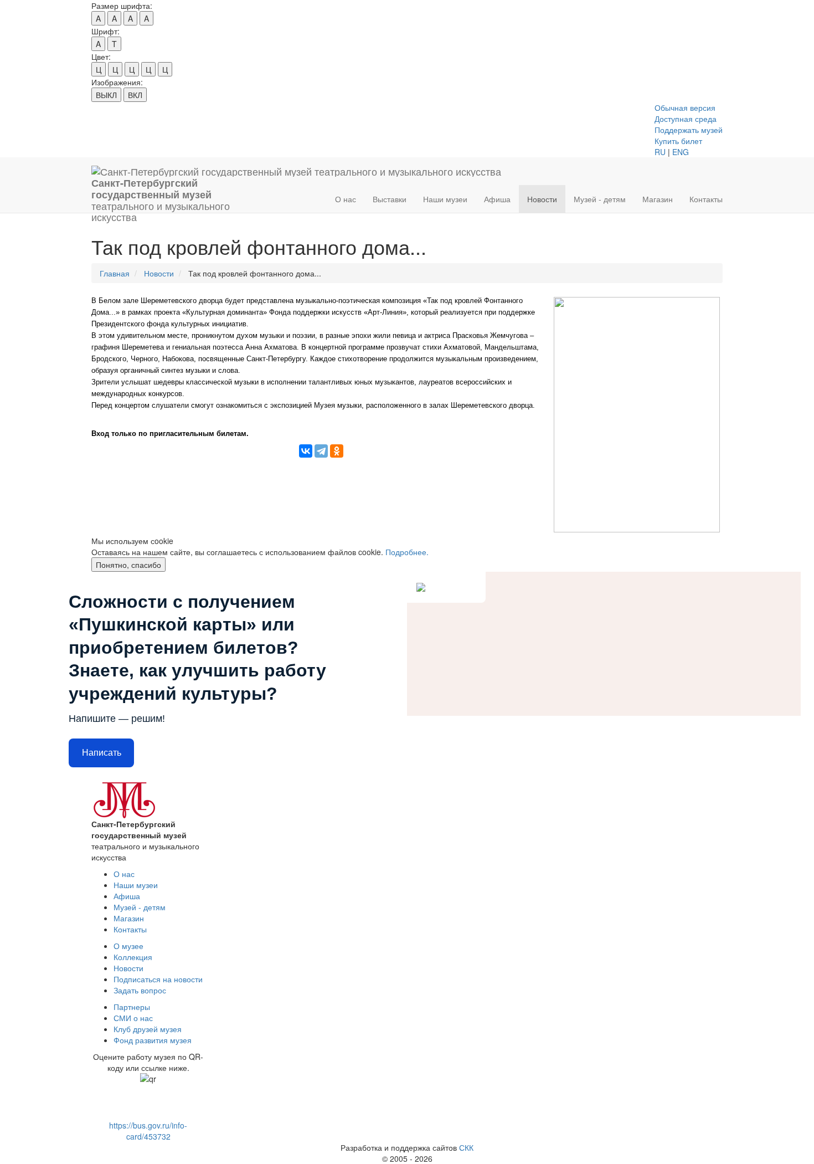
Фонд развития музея (153, 1039)
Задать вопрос (140, 990)
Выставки (389, 198)
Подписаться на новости (158, 978)
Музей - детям (600, 198)
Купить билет (678, 140)
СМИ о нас (133, 1017)
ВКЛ (135, 94)
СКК (466, 1147)
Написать (101, 752)
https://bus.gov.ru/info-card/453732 (148, 1131)
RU (660, 151)
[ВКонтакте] (305, 451)
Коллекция (133, 956)
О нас (345, 198)
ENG (680, 151)
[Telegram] (321, 451)
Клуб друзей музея (148, 1028)
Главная (115, 273)
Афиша (497, 198)
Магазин (657, 198)
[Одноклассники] (336, 451)
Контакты (706, 198)
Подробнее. (407, 551)
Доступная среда (686, 118)
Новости (542, 198)
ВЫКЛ (106, 94)
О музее (128, 945)
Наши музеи (445, 198)
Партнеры (132, 1006)
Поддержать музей (689, 129)
